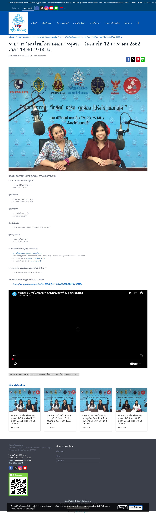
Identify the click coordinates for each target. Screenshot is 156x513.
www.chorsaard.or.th (36, 258)
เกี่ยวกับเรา (46, 23)
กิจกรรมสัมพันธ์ (63, 23)
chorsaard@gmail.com (23, 460)
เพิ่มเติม (127, 23)
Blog (58, 456)
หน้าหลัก (34, 23)
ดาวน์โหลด (94, 23)
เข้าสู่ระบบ (15, 8)
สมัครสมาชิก (28, 8)
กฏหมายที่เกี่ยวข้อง (112, 23)
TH (64, 8)
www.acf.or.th (35, 261)
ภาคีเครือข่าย (78, 23)
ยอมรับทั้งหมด (136, 507)
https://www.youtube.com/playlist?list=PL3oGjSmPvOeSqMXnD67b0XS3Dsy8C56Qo (47, 284)
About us (60, 451)
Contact (60, 460)
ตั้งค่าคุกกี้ (122, 507)
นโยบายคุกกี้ (30, 509)
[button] (138, 23)
